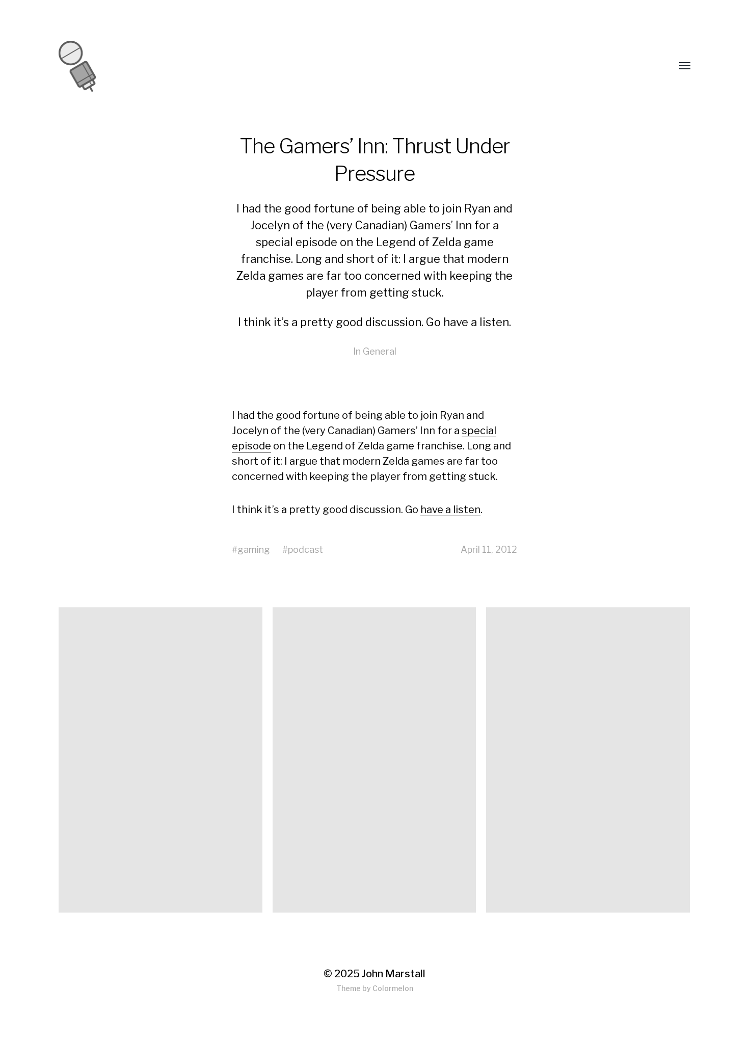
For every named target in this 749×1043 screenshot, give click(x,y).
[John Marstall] (133, 66)
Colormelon (392, 988)
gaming (253, 549)
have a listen (476, 322)
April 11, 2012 (489, 549)
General (379, 351)
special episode (296, 242)
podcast (305, 549)
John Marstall (393, 974)
